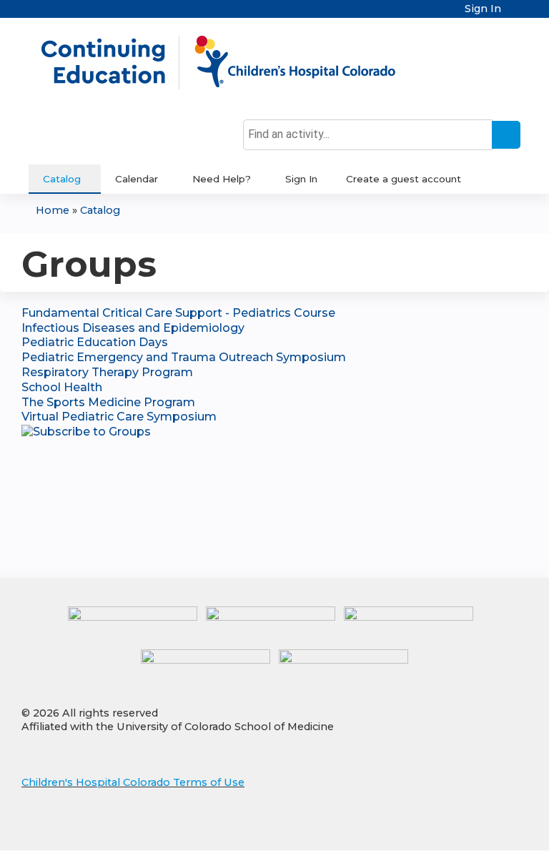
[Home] (233, 62)
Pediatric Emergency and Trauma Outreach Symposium (183, 357)
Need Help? (221, 179)
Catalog (62, 179)
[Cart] (516, 14)
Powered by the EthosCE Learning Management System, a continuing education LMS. (477, 827)
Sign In (483, 9)
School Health (61, 387)
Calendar (136, 179)
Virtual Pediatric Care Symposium (119, 416)
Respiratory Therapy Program (107, 372)
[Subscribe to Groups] (86, 431)
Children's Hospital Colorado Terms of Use (132, 782)
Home (52, 210)
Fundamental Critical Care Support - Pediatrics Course (178, 313)
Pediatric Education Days (94, 342)
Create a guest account (403, 179)
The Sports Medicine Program (108, 402)
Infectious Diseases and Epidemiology (132, 328)
